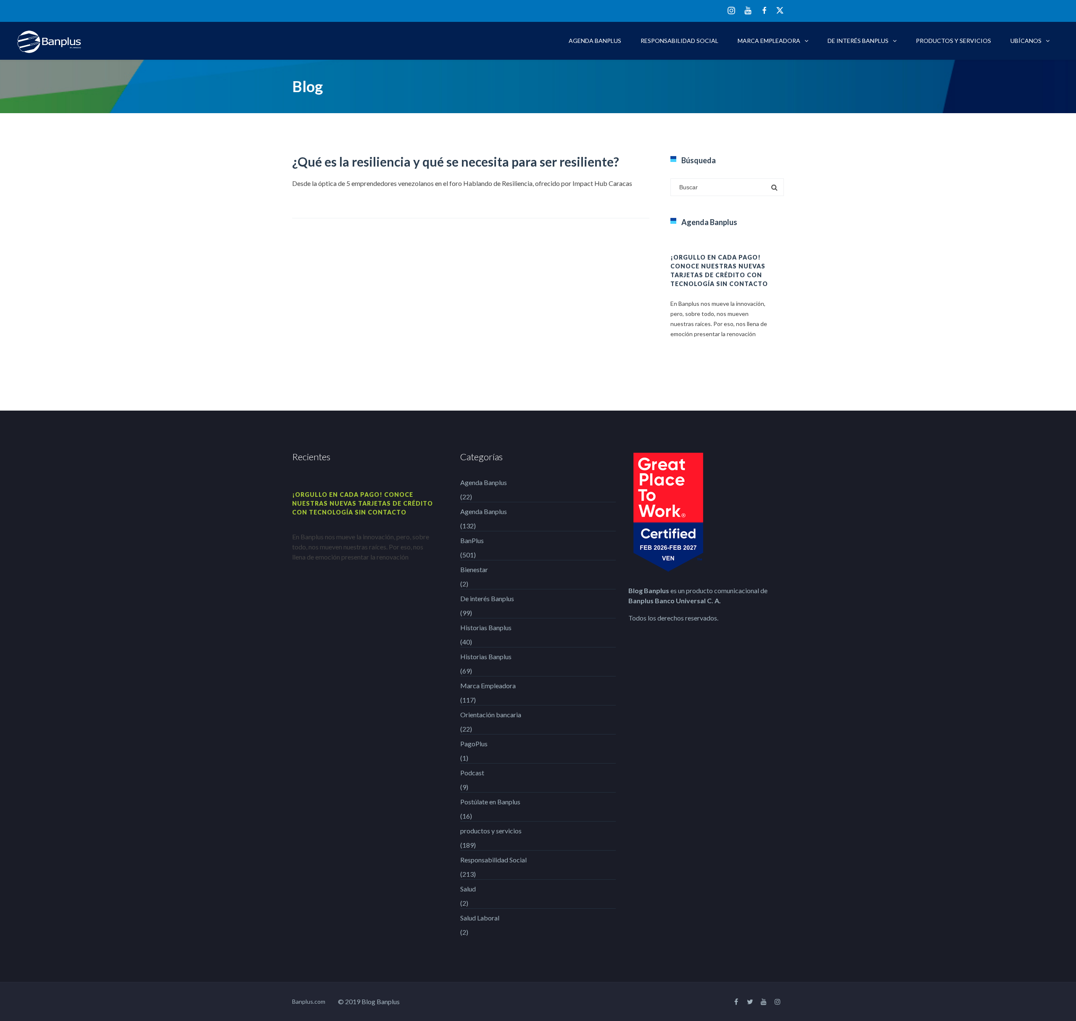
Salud (468, 889)
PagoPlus (474, 744)
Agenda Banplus (595, 40)
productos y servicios (953, 40)
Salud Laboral (479, 918)
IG (731, 11)
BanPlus (472, 540)
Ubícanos (1026, 40)
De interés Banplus (858, 40)
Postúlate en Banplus (490, 802)
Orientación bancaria (490, 715)
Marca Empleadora (769, 40)
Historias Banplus (486, 627)
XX (780, 10)
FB (764, 10)
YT (748, 10)
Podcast (472, 773)
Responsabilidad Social (679, 40)
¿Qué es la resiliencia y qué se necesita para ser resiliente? (455, 161)
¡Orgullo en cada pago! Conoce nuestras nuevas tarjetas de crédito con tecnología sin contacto (362, 503)
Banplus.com (308, 1001)
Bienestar (474, 569)
